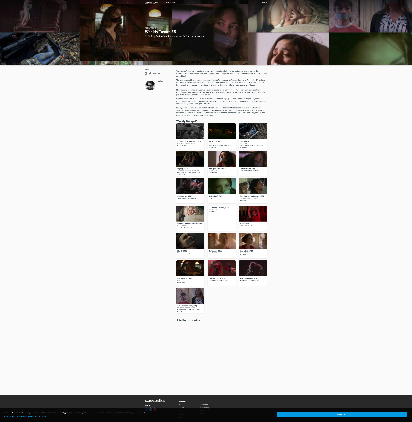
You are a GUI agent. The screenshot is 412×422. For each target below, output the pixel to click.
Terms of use (21, 416)
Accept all (341, 414)
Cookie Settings (204, 408)
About (181, 405)
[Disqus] (221, 349)
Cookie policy (33, 416)
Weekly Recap (150, 28)
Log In (264, 3)
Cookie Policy (204, 405)
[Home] (154, 3)
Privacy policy (9, 416)
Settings (43, 416)
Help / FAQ (182, 408)
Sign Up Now (170, 3)
